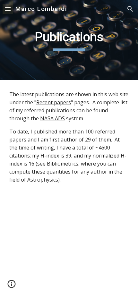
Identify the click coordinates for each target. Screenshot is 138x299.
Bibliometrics (62, 163)
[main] (69, 40)
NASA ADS (52, 118)
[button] (7, 9)
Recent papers (53, 102)
